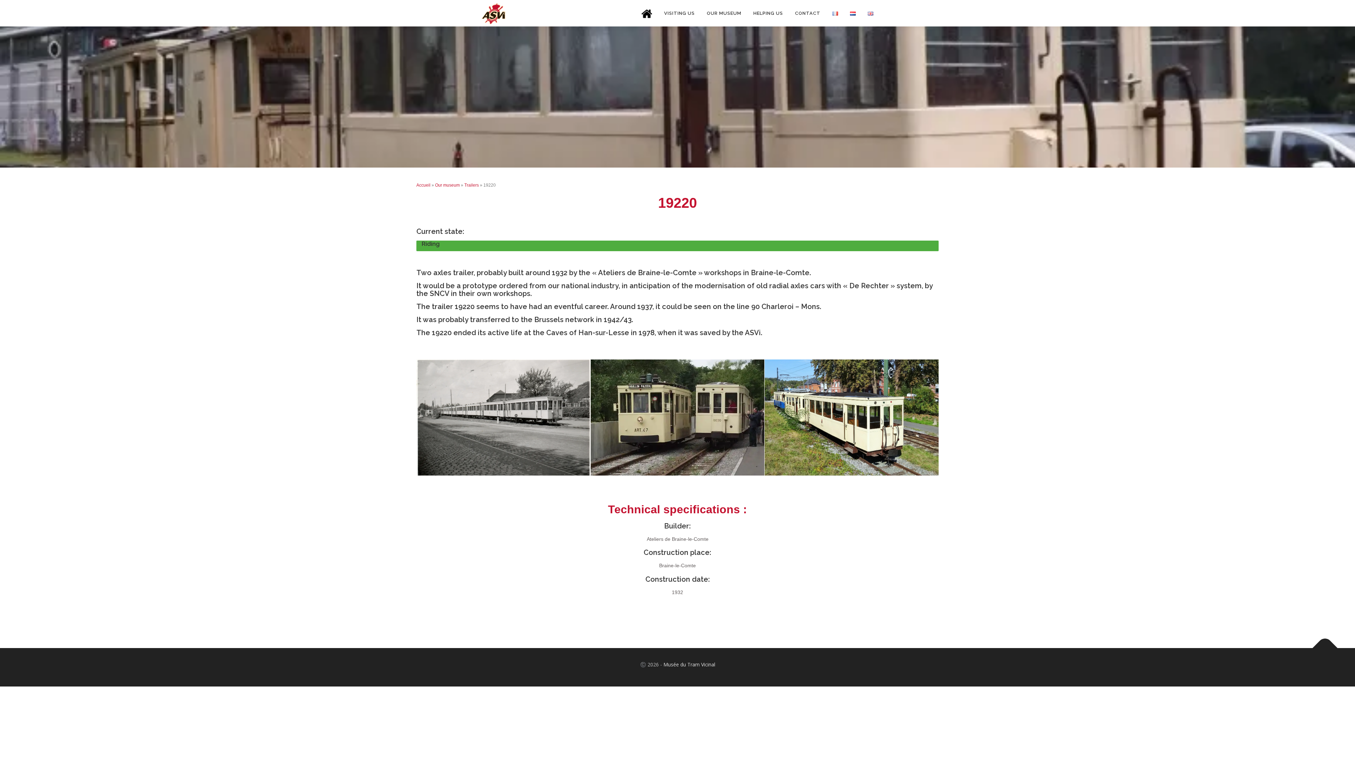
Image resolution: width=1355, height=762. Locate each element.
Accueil (423, 185)
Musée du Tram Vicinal (689, 664)
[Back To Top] (1325, 648)
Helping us (768, 13)
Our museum (724, 13)
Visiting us (679, 13)
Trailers (471, 185)
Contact (807, 13)
